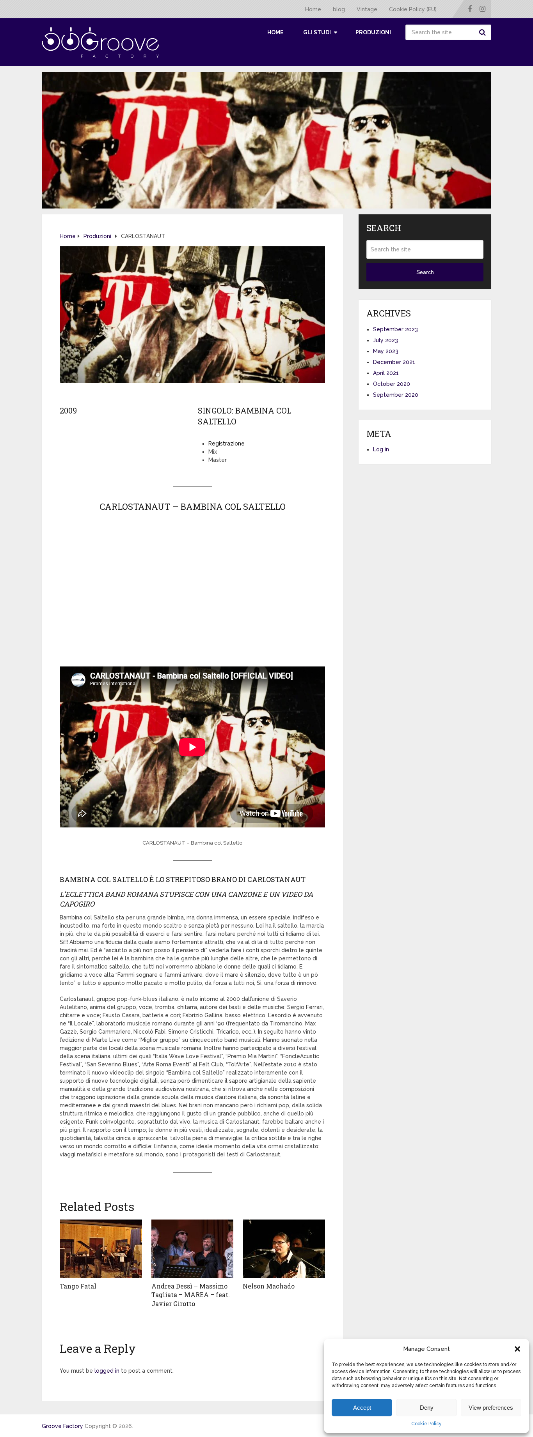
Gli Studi (317, 32)
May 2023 (385, 351)
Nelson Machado (269, 1286)
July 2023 (385, 340)
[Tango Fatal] (101, 1249)
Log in (381, 449)
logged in (106, 1371)
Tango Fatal (78, 1286)
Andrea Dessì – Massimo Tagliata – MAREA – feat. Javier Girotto (190, 1295)
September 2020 (395, 395)
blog (339, 9)
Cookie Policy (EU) (413, 9)
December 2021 (394, 362)
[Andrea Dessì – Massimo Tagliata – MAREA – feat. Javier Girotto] (192, 1249)
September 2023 (395, 329)
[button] (517, 1349)
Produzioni (373, 32)
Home (313, 9)
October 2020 (391, 384)
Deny (427, 1407)
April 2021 (386, 373)
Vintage (367, 9)
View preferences (491, 1407)
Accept (362, 1407)
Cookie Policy (426, 1423)
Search (483, 32)
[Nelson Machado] (284, 1249)
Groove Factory (62, 1426)
